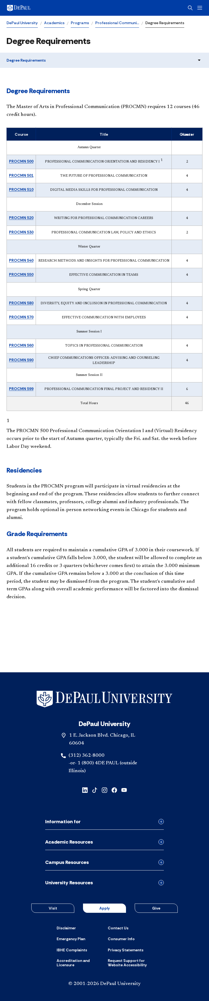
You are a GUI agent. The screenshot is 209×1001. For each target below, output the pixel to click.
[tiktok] (94, 790)
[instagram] (104, 790)
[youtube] (124, 790)
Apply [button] (104, 908)
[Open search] (190, 7)
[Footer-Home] (104, 699)
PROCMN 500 (21, 161)
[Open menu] (199, 7)
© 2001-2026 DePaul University (104, 983)
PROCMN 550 (21, 274)
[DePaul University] (49, 7)
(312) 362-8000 (86, 755)
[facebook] (114, 790)
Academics (54, 22)
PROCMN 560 (21, 345)
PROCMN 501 (21, 175)
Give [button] (156, 908)
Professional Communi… (117, 22)
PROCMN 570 (21, 317)
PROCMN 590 (21, 359)
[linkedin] (85, 790)
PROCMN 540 (21, 260)
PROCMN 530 (21, 232)
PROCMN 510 (21, 189)
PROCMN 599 (21, 388)
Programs (80, 22)
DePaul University (22, 22)
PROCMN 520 (21, 217)
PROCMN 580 (21, 302)
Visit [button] (53, 908)
